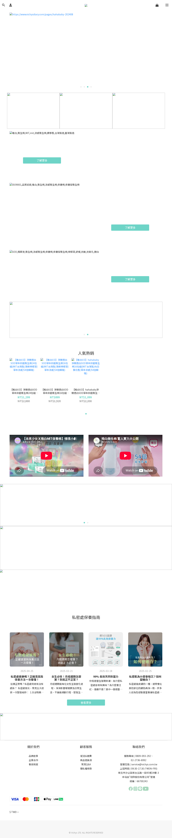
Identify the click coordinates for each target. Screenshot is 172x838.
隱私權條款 (86, 768)
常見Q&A (86, 764)
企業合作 (33, 760)
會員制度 (33, 764)
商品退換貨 (86, 760)
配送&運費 (86, 756)
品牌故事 (33, 756)
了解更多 (42, 160)
